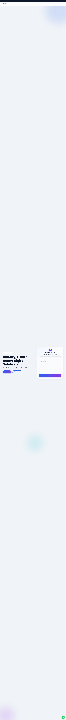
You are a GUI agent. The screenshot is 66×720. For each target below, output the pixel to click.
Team (42, 3)
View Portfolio (16, 371)
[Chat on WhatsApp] (63, 717)
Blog (38, 3)
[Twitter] (59, 1)
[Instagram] (62, 1)
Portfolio (34, 3)
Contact (46, 3)
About (25, 3)
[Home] (5, 4)
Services (29, 3)
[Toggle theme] (62, 4)
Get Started (7, 371)
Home (21, 3)
